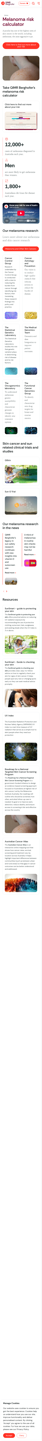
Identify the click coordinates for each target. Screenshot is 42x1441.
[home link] (7, 3)
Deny (21, 1435)
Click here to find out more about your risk (21, 45)
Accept (9, 1435)
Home (6, 15)
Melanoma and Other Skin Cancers (20, 249)
